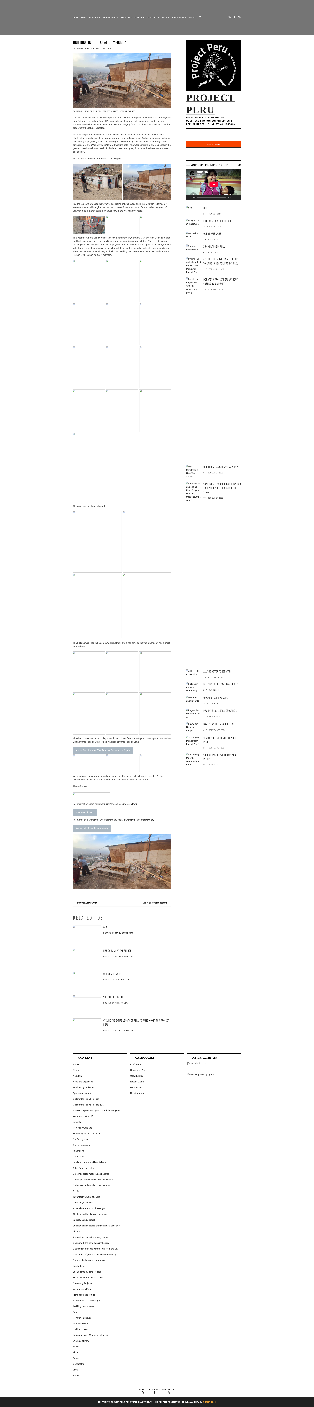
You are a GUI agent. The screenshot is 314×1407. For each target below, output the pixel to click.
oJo (105, 927)
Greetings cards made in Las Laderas (91, 1174)
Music (76, 1346)
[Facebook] (234, 17)
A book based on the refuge (86, 1300)
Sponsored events (82, 1093)
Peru (164, 17)
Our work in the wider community (138, 819)
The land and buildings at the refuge (90, 1214)
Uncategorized (137, 1093)
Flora (75, 1352)
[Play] (189, 197)
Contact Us (178, 17)
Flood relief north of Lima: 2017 (88, 1277)
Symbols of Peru (81, 1341)
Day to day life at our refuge (219, 724)
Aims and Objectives (83, 1081)
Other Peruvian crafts (83, 1168)
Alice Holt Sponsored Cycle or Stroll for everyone (96, 1110)
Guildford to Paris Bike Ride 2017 (89, 1104)
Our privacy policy (81, 1145)
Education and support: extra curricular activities (96, 1225)
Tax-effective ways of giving (86, 1197)
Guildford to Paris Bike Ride (86, 1099)
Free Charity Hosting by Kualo (201, 1074)
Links (75, 1369)
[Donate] (229, 17)
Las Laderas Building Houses (87, 1271)
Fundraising (109, 17)
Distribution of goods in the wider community (94, 1254)
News (83, 17)
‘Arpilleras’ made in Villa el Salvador (90, 1162)
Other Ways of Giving (83, 1202)
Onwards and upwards (87, 903)
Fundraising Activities (83, 1087)
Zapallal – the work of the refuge (139, 17)
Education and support (84, 1220)
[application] (213, 184)
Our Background (81, 1139)
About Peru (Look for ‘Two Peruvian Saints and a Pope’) (103, 750)
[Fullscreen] (238, 197)
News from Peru (92, 111)
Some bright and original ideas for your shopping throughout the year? (222, 488)
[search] (200, 17)
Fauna (76, 1358)
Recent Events (127, 111)
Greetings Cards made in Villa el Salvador (93, 1179)
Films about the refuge (84, 1295)
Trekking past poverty (83, 1306)
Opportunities (110, 111)
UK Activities (136, 1087)
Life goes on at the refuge (117, 950)
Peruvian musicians (82, 1127)
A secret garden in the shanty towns (90, 1237)
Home (75, 17)
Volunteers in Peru (128, 804)
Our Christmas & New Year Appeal (221, 467)
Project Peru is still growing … (220, 710)
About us (93, 17)
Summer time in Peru (114, 997)
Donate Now (213, 144)
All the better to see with (155, 903)
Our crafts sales (112, 974)
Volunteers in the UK (83, 1116)
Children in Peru (80, 1329)
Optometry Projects (82, 1283)
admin (108, 49)
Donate (83, 786)
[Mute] (234, 197)
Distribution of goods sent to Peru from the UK (95, 1248)
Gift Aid (76, 1191)
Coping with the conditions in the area (91, 1243)
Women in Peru (80, 1323)
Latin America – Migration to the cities (91, 1335)
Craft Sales (78, 1156)
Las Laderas (79, 1266)
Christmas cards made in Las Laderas (91, 1185)
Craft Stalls (135, 1064)
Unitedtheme (209, 1402)
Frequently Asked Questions (86, 1133)
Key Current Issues (82, 1318)
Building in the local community (220, 684)
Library (76, 1231)
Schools (77, 1122)
